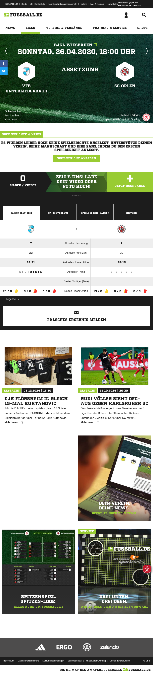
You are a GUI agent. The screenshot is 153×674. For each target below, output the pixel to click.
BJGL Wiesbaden (73, 45)
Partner (83, 4)
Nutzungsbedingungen (53, 660)
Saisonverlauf (58, 213)
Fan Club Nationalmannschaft (62, 4)
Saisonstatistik (21, 213)
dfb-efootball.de (37, 4)
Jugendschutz (75, 660)
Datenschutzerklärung (28, 660)
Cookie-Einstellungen (120, 660)
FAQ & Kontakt (97, 4)
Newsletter (113, 4)
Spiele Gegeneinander (95, 213)
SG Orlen (124, 86)
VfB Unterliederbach (26, 88)
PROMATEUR (11, 4)
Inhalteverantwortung (95, 660)
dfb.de (24, 4)
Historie (131, 213)
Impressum (8, 660)
